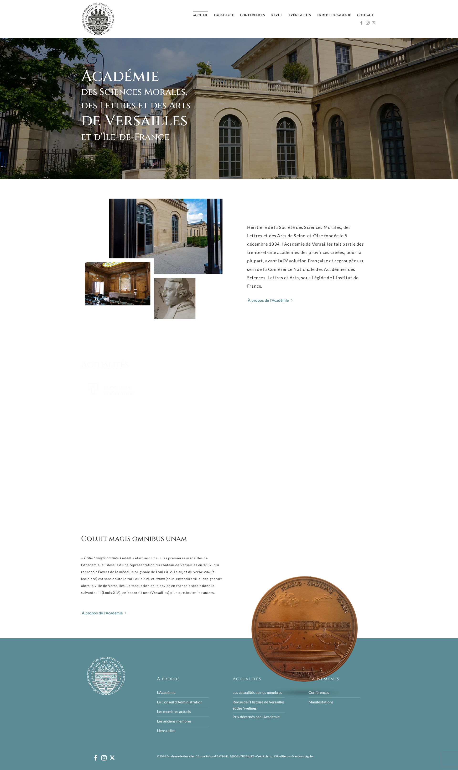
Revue (276, 15)
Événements (300, 15)
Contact (365, 15)
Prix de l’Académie (334, 15)
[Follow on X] (374, 23)
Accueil (200, 15)
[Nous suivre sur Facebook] (361, 23)
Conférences (252, 15)
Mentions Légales (302, 756)
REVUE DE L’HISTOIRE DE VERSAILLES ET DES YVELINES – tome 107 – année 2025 (224, 485)
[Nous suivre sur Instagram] (368, 23)
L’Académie (224, 15)
